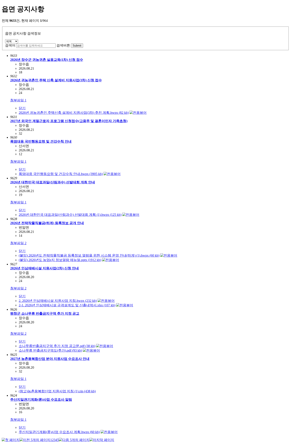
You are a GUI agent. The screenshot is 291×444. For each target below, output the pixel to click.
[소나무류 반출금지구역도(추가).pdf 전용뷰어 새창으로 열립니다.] (91, 350)
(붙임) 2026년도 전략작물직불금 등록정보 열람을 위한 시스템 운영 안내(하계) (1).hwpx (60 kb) (89, 255)
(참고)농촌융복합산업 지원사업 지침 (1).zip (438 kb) (57, 391)
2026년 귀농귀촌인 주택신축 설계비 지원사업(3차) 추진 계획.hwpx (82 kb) (74, 112)
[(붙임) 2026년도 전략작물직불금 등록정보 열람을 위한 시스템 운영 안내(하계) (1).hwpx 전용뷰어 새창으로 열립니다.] (168, 255)
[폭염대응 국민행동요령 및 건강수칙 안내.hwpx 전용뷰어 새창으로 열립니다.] (112, 174)
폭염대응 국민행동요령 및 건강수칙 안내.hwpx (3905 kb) (61, 174)
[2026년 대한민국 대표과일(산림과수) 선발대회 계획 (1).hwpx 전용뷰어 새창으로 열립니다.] (130, 214)
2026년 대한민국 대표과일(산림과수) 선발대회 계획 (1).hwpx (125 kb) (70, 214)
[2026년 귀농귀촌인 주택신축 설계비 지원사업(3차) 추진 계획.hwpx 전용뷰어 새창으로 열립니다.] (138, 112)
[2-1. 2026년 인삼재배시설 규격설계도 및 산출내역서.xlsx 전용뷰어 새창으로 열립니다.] (124, 305)
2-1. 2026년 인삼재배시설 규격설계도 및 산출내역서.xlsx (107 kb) (67, 305)
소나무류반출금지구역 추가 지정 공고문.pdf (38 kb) (57, 346)
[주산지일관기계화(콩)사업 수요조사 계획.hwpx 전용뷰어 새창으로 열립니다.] (109, 432)
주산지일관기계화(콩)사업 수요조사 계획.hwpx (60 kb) (59, 432)
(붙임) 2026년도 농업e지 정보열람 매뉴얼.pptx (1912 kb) (60, 260)
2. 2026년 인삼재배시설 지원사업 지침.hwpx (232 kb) (58, 300)
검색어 (10, 45)
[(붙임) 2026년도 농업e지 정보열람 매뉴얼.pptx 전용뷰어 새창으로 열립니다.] (110, 260)
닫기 (22, 108)
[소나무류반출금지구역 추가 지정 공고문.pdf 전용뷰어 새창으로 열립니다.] (104, 346)
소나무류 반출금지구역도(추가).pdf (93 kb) (50, 350)
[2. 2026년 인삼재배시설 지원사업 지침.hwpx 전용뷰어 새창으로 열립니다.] (106, 300)
